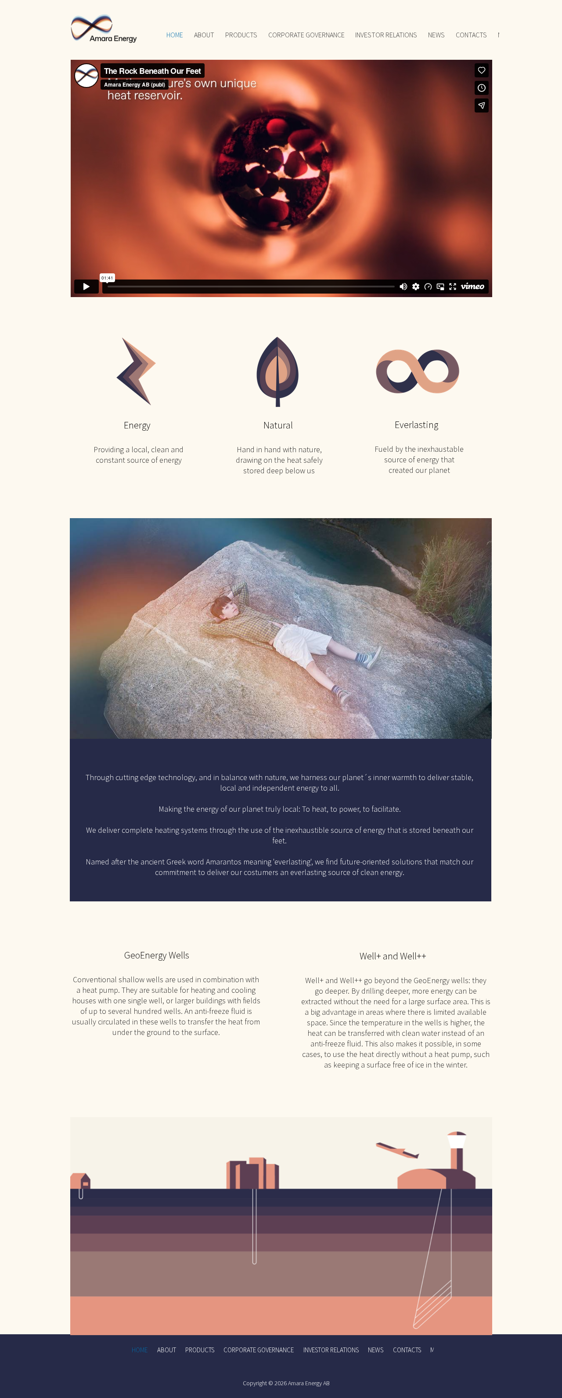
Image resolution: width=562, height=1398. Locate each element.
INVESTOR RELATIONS (386, 34)
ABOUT (204, 34)
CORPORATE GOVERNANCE (306, 34)
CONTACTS (471, 34)
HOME (174, 34)
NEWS (436, 34)
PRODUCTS (241, 34)
